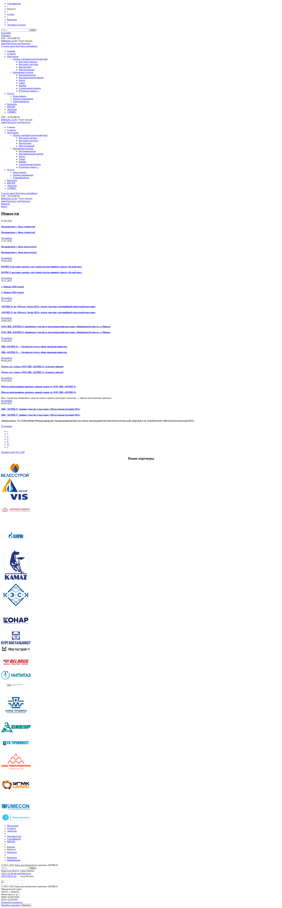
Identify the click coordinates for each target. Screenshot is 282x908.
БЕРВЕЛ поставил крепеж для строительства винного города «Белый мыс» (41, 266)
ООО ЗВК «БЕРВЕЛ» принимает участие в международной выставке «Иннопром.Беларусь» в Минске (55, 326)
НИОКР (11, 106)
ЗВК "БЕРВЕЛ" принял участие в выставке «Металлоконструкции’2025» (40, 409)
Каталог (11, 847)
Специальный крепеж (30, 88)
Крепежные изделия (23, 72)
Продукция (12, 56)
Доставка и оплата (16, 25)
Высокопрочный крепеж (31, 77)
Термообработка (21, 101)
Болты (22, 80)
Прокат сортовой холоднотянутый (30, 59)
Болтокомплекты (27, 75)
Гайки (22, 83)
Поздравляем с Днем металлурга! (19, 246)
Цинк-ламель (19, 96)
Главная (11, 51)
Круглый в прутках (28, 64)
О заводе (11, 54)
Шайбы (22, 85)
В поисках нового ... (29, 91)
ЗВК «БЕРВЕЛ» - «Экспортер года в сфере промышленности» (34, 346)
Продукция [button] (12, 132)
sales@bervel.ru (8, 43)
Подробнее (6, 238)
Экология (12, 109)
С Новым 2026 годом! (12, 286)
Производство (14, 836)
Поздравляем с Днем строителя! (18, 226)
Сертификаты (14, 3)
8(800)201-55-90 (9, 41)
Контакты (12, 104)
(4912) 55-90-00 (9, 873)
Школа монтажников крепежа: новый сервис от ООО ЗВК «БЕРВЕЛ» (38, 386)
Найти (32, 30)
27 (8, 444)
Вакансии (12, 19)
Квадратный (25, 67)
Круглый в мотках (28, 61)
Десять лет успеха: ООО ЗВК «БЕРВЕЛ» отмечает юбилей (32, 366)
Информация (13, 860)
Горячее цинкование (23, 99)
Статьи (10, 14)
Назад (4, 206)
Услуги (10, 93)
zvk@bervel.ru (23, 43)
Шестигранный (26, 69)
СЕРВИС (11, 112)
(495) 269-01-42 (8, 876)
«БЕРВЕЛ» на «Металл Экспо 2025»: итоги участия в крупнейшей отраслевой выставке (48, 306)
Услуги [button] (10, 169)
